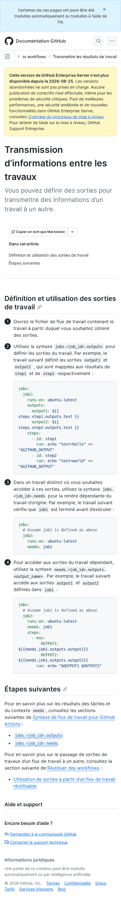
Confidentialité (77, 883)
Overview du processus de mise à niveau (66, 116)
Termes (53, 883)
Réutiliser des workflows (73, 768)
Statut (100, 883)
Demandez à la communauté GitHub (43, 834)
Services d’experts (36, 889)
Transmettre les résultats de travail (84, 56)
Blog (62, 889)
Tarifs (10, 889)
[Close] (104, 9)
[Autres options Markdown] (72, 231)
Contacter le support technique (39, 842)
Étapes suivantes (32, 689)
